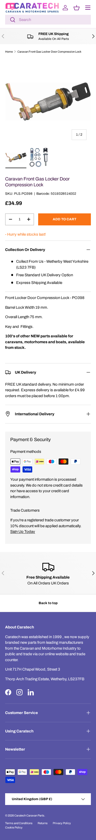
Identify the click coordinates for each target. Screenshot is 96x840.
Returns (43, 823)
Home (9, 51)
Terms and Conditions (19, 823)
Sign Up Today (22, 532)
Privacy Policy (62, 823)
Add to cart (64, 219)
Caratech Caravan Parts (29, 815)
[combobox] (48, 20)
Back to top (48, 603)
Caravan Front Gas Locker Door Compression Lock (49, 51)
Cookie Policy (14, 827)
